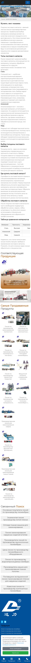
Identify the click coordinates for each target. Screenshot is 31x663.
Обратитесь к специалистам (11, 166)
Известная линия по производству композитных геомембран (15, 588)
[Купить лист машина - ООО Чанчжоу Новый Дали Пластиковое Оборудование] (2, 2)
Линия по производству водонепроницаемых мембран (15, 561)
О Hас (19, 660)
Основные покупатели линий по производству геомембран (16, 511)
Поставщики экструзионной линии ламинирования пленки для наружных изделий (15, 579)
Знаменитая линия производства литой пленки (15, 519)
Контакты (27, 660)
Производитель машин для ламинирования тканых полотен (15, 569)
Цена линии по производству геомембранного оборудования (15, 552)
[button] (27, 273)
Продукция (11, 660)
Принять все (15, 653)
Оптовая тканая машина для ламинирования (15, 526)
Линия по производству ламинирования (11, 633)
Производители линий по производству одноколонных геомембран (15, 542)
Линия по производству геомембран (10, 629)
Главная (3, 19)
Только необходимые (15, 648)
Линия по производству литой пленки (11, 631)
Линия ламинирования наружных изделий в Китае (15, 534)
